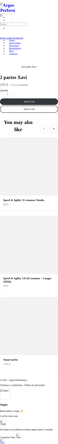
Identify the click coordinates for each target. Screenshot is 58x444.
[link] (54, 129)
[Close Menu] (1, 35)
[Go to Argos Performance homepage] (7, 12)
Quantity (4, 90)
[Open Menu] (1, 12)
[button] (2, 94)
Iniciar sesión (6, 38)
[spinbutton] (7, 94)
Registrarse (18, 38)
